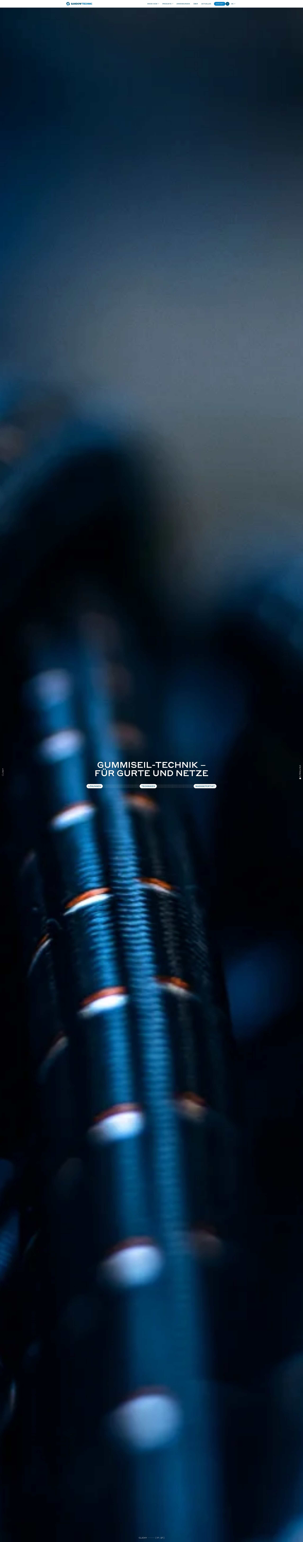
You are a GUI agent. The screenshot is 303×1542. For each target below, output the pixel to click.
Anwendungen (183, 4)
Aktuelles (206, 4)
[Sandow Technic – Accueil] (79, 4)
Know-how (152, 4)
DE (232, 4)
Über (195, 4)
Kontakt (219, 4)
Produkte (167, 4)
